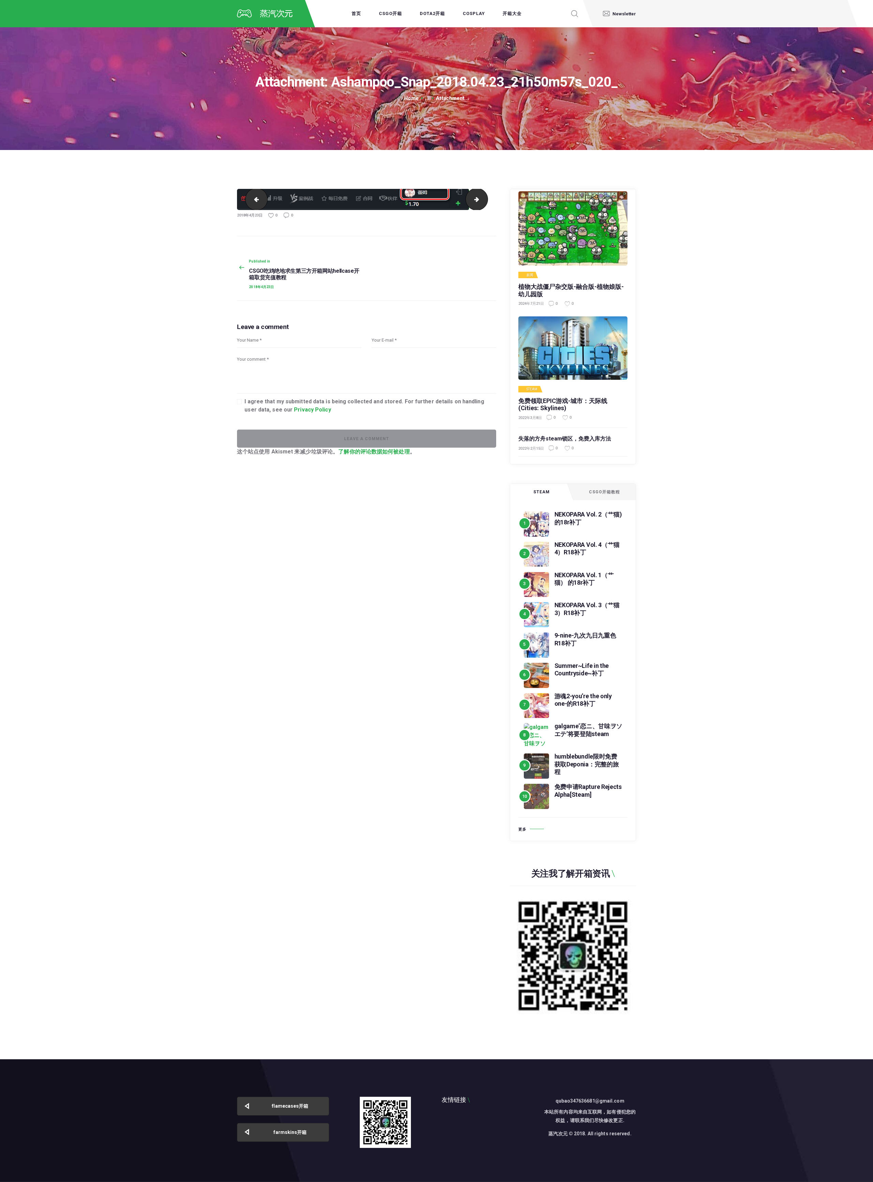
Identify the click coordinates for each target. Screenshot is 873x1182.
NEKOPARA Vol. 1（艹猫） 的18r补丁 (584, 578)
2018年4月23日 (250, 215)
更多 (522, 829)
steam (532, 389)
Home (411, 98)
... (427, 98)
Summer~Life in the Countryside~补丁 (581, 669)
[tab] (541, 492)
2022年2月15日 (531, 448)
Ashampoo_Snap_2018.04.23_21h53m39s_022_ (485, 199)
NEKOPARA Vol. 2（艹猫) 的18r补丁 (588, 518)
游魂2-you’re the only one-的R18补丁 (583, 699)
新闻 (530, 275)
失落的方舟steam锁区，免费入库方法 (564, 438)
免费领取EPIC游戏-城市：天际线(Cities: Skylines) (562, 404)
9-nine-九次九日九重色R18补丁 (585, 639)
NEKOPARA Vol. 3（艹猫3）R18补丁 (587, 608)
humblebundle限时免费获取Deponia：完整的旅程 (586, 764)
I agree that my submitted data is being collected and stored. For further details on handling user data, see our (364, 405)
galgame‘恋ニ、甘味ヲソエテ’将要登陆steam (588, 729)
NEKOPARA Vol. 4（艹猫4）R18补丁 (587, 548)
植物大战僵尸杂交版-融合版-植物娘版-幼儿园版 (571, 290)
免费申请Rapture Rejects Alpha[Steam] (588, 790)
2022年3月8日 (530, 418)
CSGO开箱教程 (604, 492)
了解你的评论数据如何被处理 (374, 451)
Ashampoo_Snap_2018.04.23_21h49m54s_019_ (254, 199)
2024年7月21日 (531, 303)
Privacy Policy (312, 409)
